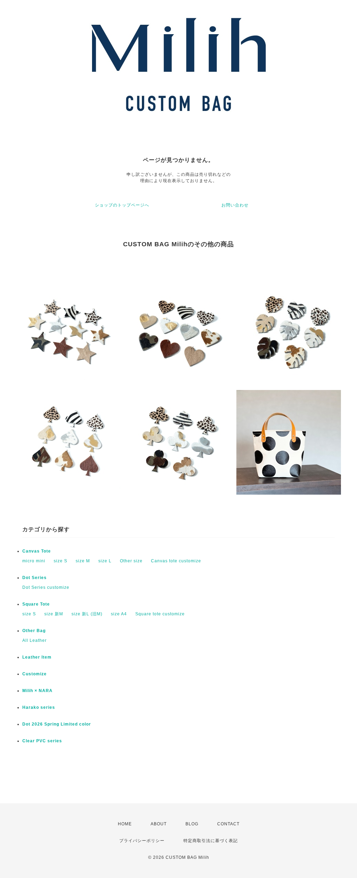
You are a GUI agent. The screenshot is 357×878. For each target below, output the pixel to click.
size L (105, 560)
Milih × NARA (37, 690)
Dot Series (34, 577)
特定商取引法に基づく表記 (210, 840)
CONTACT (228, 823)
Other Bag (34, 630)
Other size (131, 560)
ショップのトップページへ (122, 205)
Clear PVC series (42, 740)
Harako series (38, 707)
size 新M (53, 613)
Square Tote (36, 604)
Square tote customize (160, 613)
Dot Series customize (45, 587)
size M (83, 560)
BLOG (191, 823)
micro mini (33, 560)
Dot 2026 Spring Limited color (56, 724)
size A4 (119, 613)
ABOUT (159, 823)
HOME (125, 823)
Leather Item (37, 657)
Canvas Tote (36, 551)
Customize (34, 673)
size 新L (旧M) (86, 613)
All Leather (34, 640)
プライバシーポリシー (142, 840)
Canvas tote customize (176, 560)
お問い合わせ (235, 205)
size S (60, 560)
